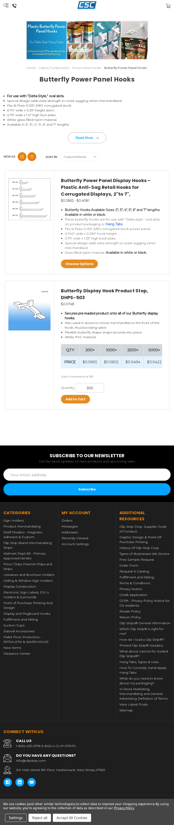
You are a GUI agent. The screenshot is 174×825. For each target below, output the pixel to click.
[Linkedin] (19, 782)
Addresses (70, 532)
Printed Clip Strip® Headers (141, 645)
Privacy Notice (130, 589)
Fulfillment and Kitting (20, 619)
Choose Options (79, 264)
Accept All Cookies (71, 817)
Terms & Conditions (134, 583)
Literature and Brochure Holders (28, 575)
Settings (16, 817)
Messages (70, 526)
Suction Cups (13, 625)
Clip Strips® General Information (144, 623)
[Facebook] (7, 782)
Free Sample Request (136, 560)
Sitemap (126, 710)
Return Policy (130, 617)
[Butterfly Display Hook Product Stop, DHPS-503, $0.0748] (29, 309)
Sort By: (52, 157)
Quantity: (68, 388)
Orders (67, 520)
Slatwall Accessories (19, 631)
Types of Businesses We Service (144, 554)
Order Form (128, 565)
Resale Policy (129, 611)
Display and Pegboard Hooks (26, 614)
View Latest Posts (133, 704)
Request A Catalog (134, 571)
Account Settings (75, 544)
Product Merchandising (22, 526)
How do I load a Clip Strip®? (141, 640)
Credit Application (133, 595)
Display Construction (19, 586)
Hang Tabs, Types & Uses (139, 662)
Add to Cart (75, 399)
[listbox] (79, 156)
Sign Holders (13, 520)
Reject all (39, 817)
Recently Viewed (75, 538)
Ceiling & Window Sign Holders (28, 581)
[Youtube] (31, 782)
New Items (12, 648)
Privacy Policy (124, 808)
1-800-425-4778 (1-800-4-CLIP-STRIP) (45, 746)
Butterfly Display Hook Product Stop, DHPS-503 (104, 294)
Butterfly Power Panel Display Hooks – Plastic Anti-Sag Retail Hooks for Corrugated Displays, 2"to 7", (105, 187)
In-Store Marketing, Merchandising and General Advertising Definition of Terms (143, 694)
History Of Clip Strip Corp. (139, 548)
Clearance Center (16, 654)
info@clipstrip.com (31, 761)
